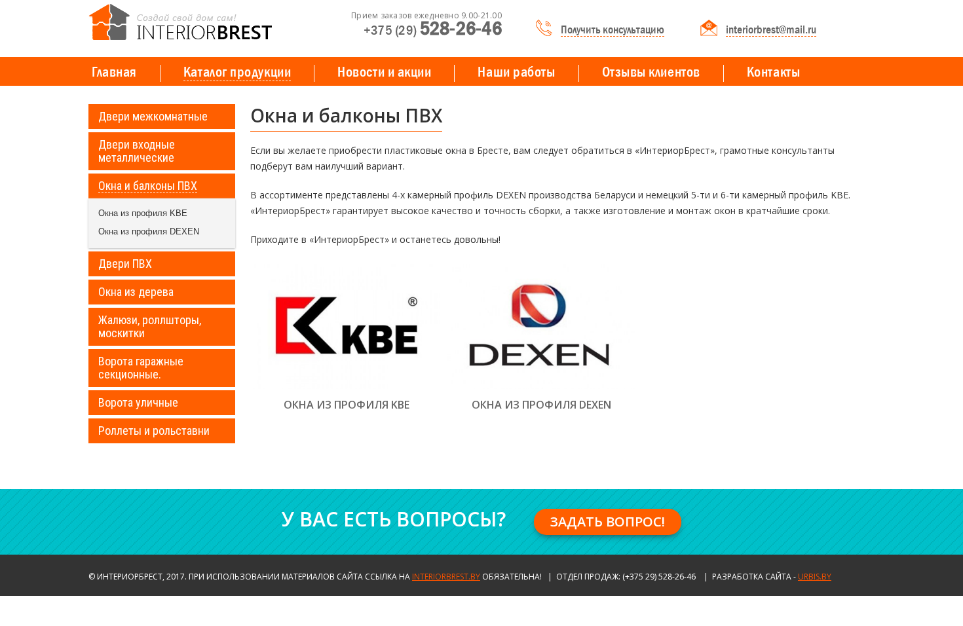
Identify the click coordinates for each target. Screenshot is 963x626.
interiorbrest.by (446, 576)
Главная (114, 72)
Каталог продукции (237, 72)
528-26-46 (433, 29)
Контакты (773, 72)
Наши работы (516, 72)
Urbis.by (814, 576)
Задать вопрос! (607, 521)
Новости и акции (384, 72)
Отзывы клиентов (651, 72)
